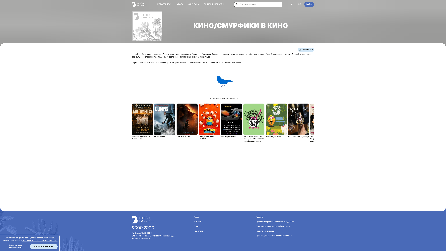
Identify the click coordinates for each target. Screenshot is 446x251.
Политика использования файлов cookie (273, 226)
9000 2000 (143, 228)
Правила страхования (265, 231)
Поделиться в (307, 50)
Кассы (196, 217)
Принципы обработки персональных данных (275, 222)
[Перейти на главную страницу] (139, 4)
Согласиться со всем (43, 246)
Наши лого (198, 231)
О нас (196, 226)
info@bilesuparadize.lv (141, 239)
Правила (259, 217)
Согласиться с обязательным (15, 246)
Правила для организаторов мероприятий (274, 236)
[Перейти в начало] (143, 219)
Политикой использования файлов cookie (39, 241)
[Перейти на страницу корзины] (289, 4)
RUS (299, 4)
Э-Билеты (198, 222)
